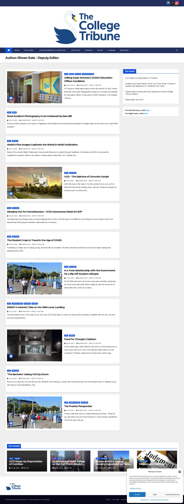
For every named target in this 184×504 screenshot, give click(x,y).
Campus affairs (17, 303)
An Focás (75, 50)
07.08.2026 (102, 468)
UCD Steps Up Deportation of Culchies (141, 78)
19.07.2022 (13, 149)
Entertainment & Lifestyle (52, 50)
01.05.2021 (13, 311)
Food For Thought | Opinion (80, 339)
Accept (137, 494)
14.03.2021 (13, 378)
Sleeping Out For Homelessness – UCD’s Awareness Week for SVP (44, 211)
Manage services (135, 488)
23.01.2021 (70, 410)
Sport (100, 50)
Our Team (115, 499)
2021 (9, 303)
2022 (9, 112)
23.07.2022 (13, 120)
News (17, 50)
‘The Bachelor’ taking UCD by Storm (28, 374)
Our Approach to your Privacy (159, 499)
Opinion (88, 50)
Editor (26, 468)
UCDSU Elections (88, 74)
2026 (11, 458)
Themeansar (45, 499)
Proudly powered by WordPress (16, 499)
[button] (180, 472)
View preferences (172, 494)
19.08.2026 (58, 468)
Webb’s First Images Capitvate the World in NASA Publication (42, 144)
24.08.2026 (15, 468)
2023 (66, 74)
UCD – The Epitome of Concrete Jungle (86, 176)
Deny (155, 494)
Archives (124, 50)
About (108, 499)
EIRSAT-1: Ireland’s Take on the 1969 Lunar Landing (36, 307)
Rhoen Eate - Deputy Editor (89, 85)
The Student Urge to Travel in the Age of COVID (34, 240)
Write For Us (125, 499)
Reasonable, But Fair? (134, 100)
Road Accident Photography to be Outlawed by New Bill (39, 116)
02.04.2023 (70, 85)
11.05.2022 (70, 181)
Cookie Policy (144, 499)
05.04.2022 (13, 216)
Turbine (111, 50)
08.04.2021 (70, 343)
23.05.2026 (145, 468)
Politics (77, 74)
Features (29, 50)
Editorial (104, 458)
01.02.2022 (70, 278)
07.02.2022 (13, 244)
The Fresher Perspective (78, 406)
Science (15, 141)
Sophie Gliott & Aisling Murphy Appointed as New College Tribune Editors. (112, 464)
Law (146, 461)
